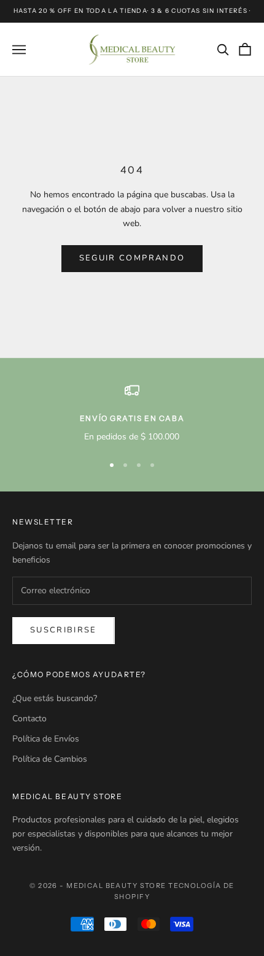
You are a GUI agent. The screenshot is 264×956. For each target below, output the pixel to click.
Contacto (29, 718)
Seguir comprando (132, 258)
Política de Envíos (45, 739)
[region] (132, 413)
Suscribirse (63, 629)
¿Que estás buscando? (54, 698)
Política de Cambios (49, 759)
